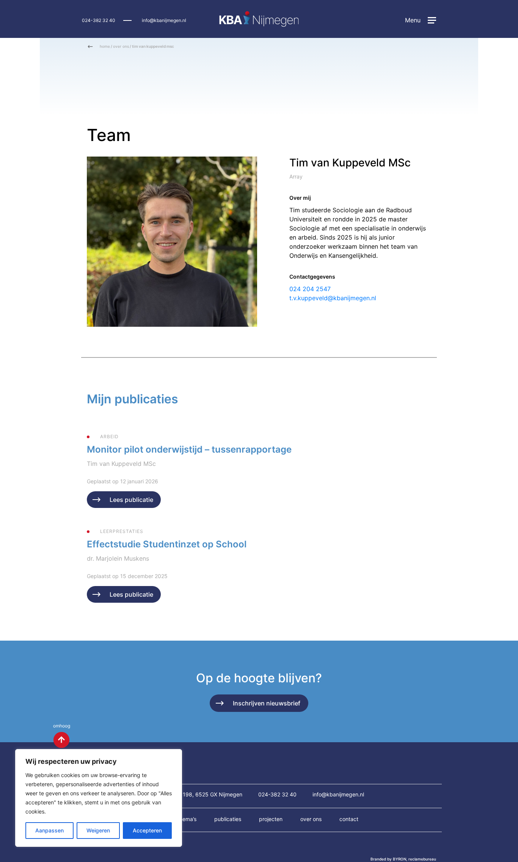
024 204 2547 (310, 289)
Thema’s (186, 819)
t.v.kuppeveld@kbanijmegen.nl (332, 298)
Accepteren (147, 830)
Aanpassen (49, 830)
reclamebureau (422, 859)
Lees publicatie (131, 499)
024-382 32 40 (98, 20)
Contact (348, 819)
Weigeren (98, 830)
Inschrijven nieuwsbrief (266, 703)
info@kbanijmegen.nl (164, 20)
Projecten (271, 819)
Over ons (311, 819)
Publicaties (227, 819)
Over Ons (121, 46)
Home (105, 46)
